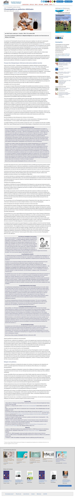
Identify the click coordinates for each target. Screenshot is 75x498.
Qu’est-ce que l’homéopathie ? (65, 59)
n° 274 (63, 8)
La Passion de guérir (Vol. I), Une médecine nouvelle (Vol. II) (66, 480)
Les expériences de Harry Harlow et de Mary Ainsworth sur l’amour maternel (61, 460)
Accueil (5, 7)
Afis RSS (45, 493)
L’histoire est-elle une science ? (47, 459)
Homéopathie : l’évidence (29, 480)
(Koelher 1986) (17, 72)
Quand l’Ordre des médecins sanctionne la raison (64, 89)
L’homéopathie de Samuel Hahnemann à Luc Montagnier (19, 480)
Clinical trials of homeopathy (29, 405)
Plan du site (18, 493)
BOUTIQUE (41, 4)
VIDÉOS (50, 4)
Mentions (39, 493)
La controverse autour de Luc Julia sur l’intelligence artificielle (35, 459)
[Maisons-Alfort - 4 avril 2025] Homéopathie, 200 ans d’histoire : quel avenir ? (64, 63)
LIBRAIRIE (46, 4)
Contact (33, 493)
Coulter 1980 (33, 47)
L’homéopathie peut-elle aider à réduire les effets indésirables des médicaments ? (65, 82)
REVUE (36, 4)
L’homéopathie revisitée (63, 68)
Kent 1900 (39, 47)
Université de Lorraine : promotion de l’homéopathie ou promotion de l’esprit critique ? (64, 94)
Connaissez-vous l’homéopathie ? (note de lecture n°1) (43, 480)
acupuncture (64, 55)
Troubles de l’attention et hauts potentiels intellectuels (22, 459)
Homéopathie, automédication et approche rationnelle (65, 77)
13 (5, 437)
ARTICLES (32, 4)
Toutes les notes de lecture (64, 485)
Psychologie (65, 463)
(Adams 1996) (26, 69)
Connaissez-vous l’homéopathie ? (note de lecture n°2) (7, 480)
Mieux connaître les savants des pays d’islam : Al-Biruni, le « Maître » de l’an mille (8, 460)
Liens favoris (26, 493)
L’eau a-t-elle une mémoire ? (54, 480)
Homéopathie (58, 42)
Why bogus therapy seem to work (31, 430)
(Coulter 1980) (42, 44)
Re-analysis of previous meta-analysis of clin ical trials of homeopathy (32, 414)
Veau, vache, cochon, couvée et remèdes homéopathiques (64, 73)
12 (5, 434)
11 (5, 433)
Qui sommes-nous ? (9, 493)
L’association (25, 4)
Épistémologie (50, 461)
